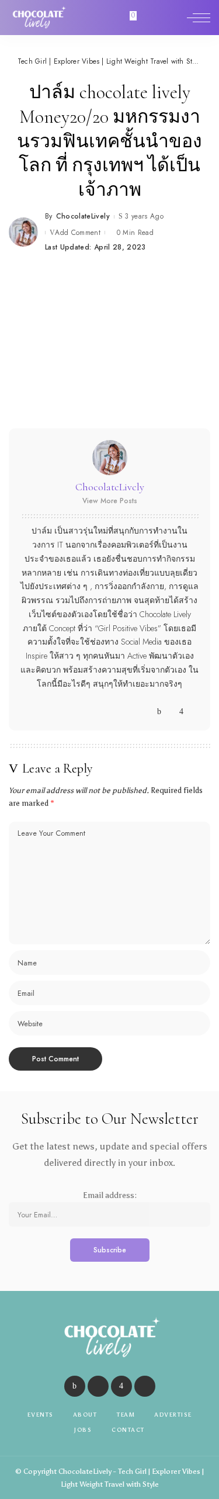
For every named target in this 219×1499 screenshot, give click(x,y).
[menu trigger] (198, 17)
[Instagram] (181, 712)
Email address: (110, 1195)
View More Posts (109, 501)
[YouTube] (192, 712)
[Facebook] (159, 712)
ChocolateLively (83, 216)
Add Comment (77, 232)
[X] (170, 712)
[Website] (148, 712)
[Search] (174, 17)
